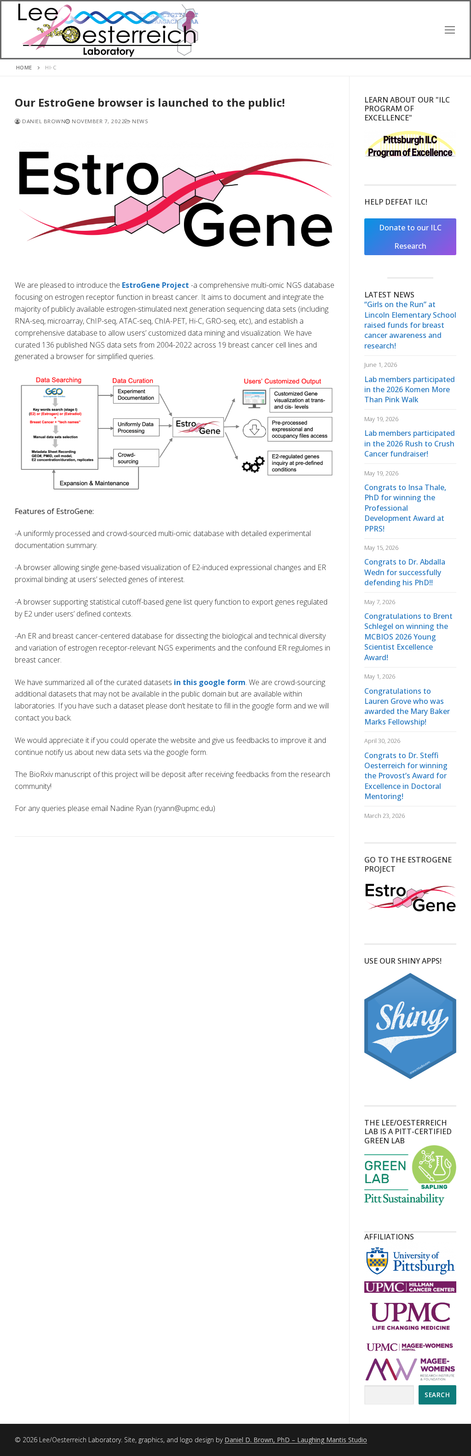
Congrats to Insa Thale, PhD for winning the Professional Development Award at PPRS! (405, 508)
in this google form (210, 682)
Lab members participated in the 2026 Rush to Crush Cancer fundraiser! (409, 443)
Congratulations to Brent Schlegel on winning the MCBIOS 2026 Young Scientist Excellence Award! (408, 636)
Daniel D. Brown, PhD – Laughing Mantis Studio (295, 1439)
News (139, 121)
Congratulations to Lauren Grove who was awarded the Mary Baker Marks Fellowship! (407, 706)
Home (24, 67)
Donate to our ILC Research (410, 237)
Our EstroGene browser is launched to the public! (150, 102)
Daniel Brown (43, 121)
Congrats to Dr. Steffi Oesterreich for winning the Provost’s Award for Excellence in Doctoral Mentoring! (406, 776)
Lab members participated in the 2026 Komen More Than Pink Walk (409, 389)
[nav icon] (450, 29)
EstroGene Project (155, 285)
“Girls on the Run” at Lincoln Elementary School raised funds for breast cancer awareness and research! (410, 325)
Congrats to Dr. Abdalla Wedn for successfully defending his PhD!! (404, 572)
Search (437, 1394)
